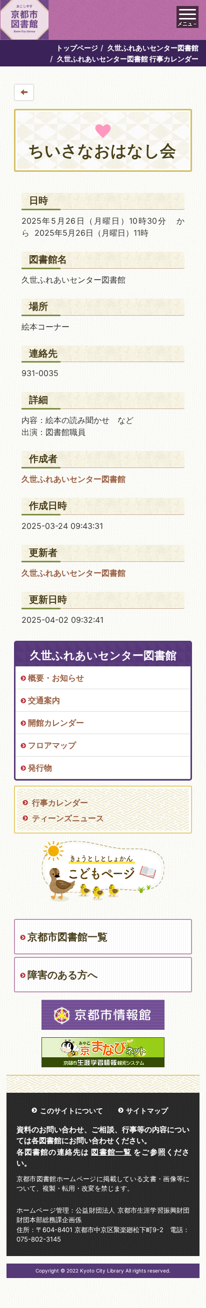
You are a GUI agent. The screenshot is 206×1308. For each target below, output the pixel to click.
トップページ (77, 47)
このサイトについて (71, 1110)
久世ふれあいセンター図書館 (153, 47)
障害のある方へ (63, 975)
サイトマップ (147, 1110)
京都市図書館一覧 (68, 937)
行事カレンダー (60, 803)
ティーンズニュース (68, 818)
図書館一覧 (111, 1152)
